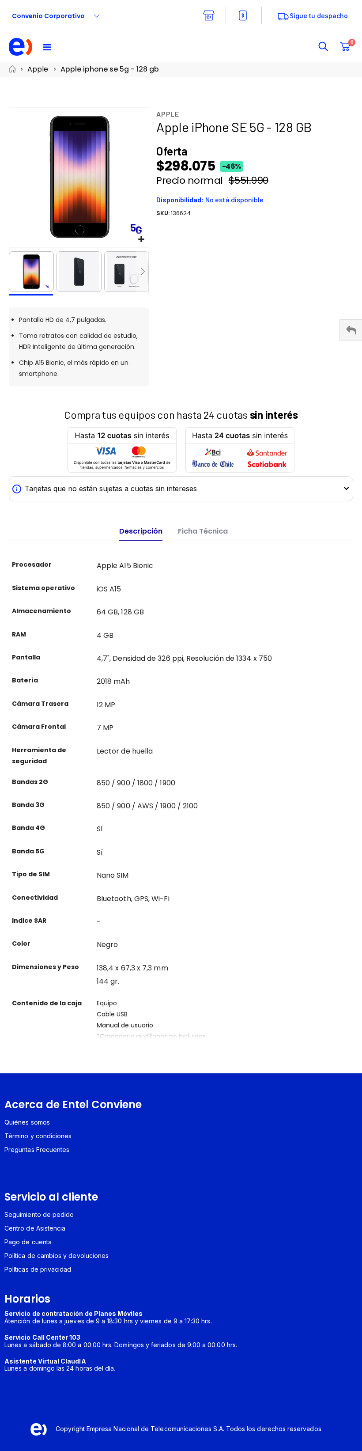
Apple (37, 69)
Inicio (12, 69)
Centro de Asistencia (34, 1228)
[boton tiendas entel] (208, 15)
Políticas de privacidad (38, 1269)
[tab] (140, 532)
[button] (141, 239)
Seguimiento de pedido (39, 1214)
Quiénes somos (27, 1122)
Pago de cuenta (28, 1242)
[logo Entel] (21, 47)
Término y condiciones (38, 1136)
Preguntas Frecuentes (36, 1149)
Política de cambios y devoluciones (56, 1255)
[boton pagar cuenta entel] (243, 15)
